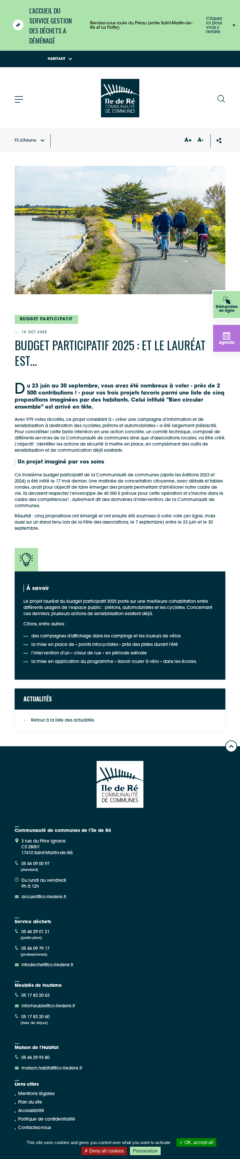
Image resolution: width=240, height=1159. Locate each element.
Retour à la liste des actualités (62, 720)
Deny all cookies (106, 1150)
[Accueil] (120, 115)
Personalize (145, 1150)
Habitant (56, 59)
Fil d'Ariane (25, 140)
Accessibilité (31, 1111)
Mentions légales (36, 1094)
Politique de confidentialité (46, 1119)
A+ (188, 140)
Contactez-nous (34, 1128)
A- (200, 140)
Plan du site (30, 1102)
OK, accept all (198, 1142)
